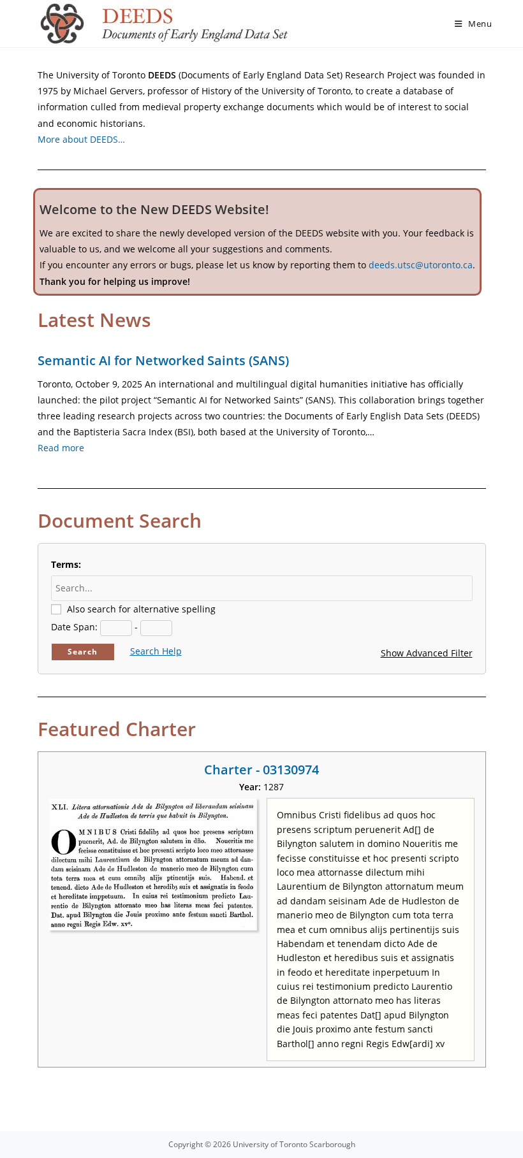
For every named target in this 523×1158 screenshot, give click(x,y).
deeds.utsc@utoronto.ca (421, 265)
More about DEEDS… (81, 139)
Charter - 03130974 (261, 769)
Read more (61, 448)
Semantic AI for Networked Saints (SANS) (163, 360)
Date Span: (74, 627)
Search (83, 651)
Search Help (156, 651)
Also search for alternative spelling (141, 609)
